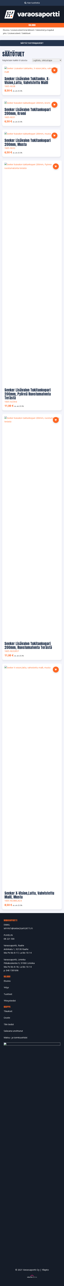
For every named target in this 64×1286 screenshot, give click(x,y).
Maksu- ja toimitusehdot (15, 1037)
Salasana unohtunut (13, 1030)
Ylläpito (45, 1269)
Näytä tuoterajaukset (32, 43)
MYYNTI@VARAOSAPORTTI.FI (18, 928)
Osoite (7, 1017)
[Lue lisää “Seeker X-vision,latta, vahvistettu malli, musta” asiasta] (56, 670)
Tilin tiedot (9, 1024)
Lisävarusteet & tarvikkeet (22, 30)
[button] (54, 105)
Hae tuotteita (33, 2)
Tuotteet (8, 994)
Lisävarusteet (14, 33)
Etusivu (6, 30)
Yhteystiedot (10, 1000)
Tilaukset (8, 1011)
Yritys (6, 987)
